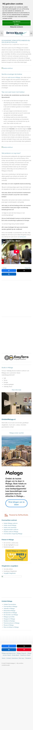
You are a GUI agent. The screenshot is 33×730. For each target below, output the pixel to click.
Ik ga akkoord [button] (16, 21)
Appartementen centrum (11, 529)
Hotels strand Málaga (10, 525)
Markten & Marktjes (9, 621)
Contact (9, 658)
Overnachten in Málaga (10, 606)
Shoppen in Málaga (9, 619)
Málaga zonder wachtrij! (16, 433)
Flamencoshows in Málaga (11, 623)
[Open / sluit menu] (31, 33)
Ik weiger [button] (16, 24)
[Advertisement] (16, 298)
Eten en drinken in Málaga (11, 627)
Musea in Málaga (9, 625)
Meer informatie (16, 390)
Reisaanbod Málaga (9, 610)
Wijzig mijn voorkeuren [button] (16, 27)
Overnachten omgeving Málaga (13, 533)
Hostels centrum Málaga (11, 531)
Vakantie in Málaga (9, 608)
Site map (21, 658)
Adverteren (15, 658)
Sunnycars (23, 237)
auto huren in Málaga (14, 77)
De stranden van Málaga (11, 614)
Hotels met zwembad (10, 527)
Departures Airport (25, 655)
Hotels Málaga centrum (11, 523)
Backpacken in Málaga (10, 612)
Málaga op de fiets (9, 617)
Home (3, 658)
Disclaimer (28, 658)
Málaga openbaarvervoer (9, 653)
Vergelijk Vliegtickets (10, 573)
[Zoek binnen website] (2, 33)
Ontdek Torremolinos (10, 604)
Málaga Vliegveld (21, 653)
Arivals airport (15, 655)
